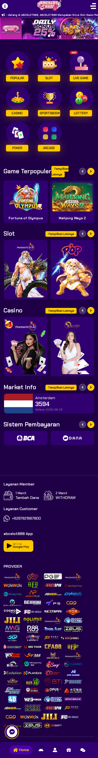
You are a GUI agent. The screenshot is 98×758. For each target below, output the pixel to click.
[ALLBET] (72, 346)
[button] (92, 28)
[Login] (55, 749)
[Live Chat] (83, 749)
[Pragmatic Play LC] (25, 346)
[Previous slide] (82, 171)
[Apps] (41, 749)
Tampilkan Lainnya (60, 171)
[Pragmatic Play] (25, 269)
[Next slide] (90, 171)
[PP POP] (72, 269)
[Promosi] (68, 749)
